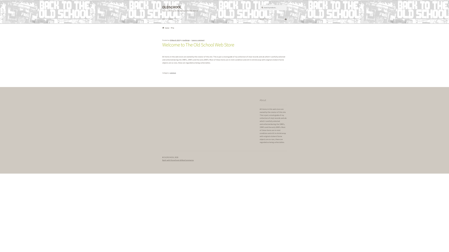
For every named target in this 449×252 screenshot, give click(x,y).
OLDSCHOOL (171, 7)
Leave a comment (198, 40)
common (173, 73)
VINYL (171, 19)
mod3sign (186, 40)
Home (167, 28)
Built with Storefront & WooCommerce (178, 160)
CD (163, 19)
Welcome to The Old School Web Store (198, 45)
